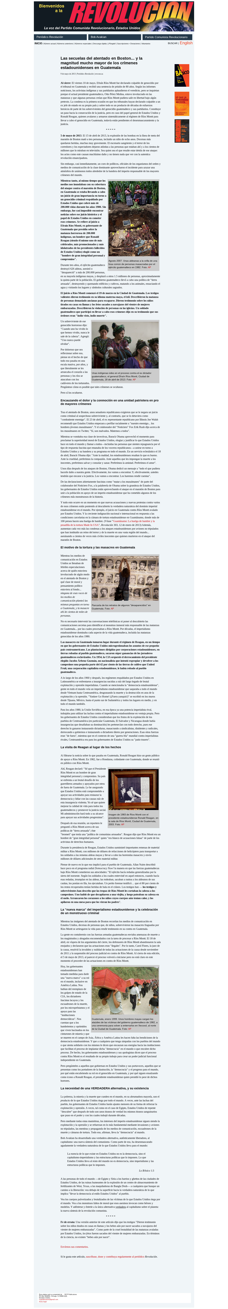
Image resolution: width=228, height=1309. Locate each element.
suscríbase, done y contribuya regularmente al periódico (115, 1256)
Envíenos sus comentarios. (74, 1246)
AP (149, 267)
